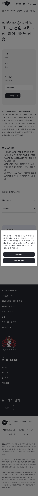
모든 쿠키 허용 (19, 260)
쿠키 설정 (19, 254)
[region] (19, 248)
